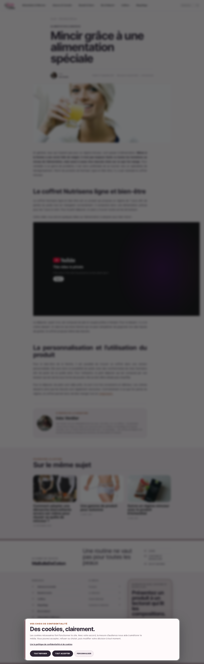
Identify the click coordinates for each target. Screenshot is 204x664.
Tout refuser (40, 653)
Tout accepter (62, 653)
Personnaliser (84, 653)
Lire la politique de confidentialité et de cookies (51, 644)
